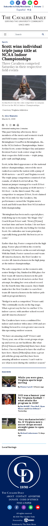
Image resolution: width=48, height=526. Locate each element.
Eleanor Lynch (26, 387)
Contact (21, 496)
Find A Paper (24, 503)
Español (21, 10)
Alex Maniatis (11, 116)
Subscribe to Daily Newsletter (17, 7)
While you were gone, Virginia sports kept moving (30, 380)
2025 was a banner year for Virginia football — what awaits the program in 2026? (31, 399)
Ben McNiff (24, 406)
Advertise (34, 496)
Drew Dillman (34, 409)
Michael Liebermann (29, 433)
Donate (37, 7)
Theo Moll (35, 406)
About (10, 496)
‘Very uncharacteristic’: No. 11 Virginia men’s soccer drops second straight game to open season (32, 424)
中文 (29, 10)
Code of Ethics (29, 499)
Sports (5, 42)
